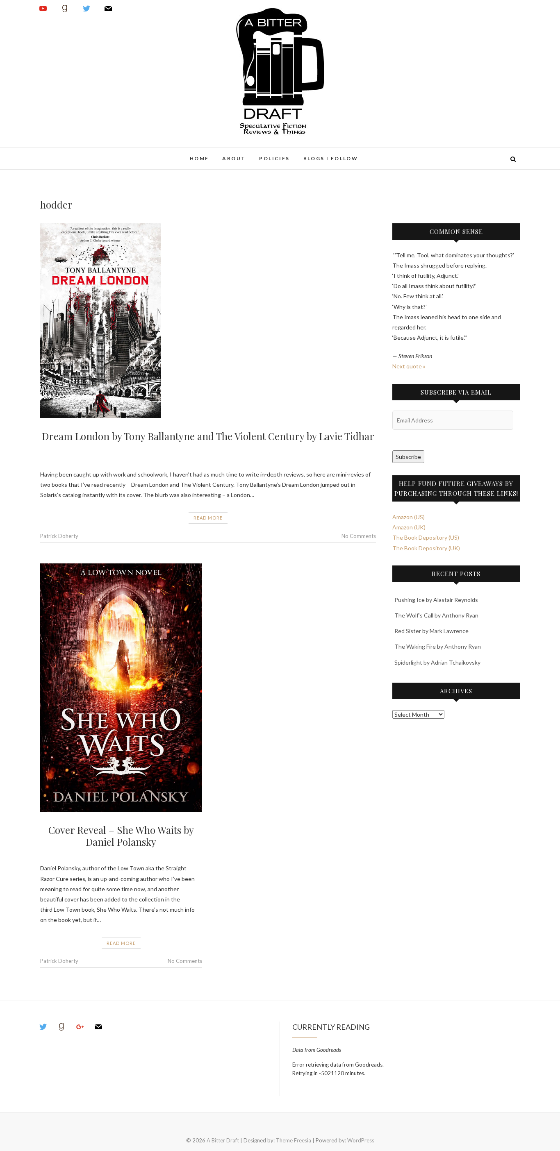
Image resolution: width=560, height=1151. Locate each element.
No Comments (358, 536)
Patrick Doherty (59, 536)
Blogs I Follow (330, 158)
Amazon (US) (408, 516)
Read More (208, 517)
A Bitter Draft (70, 154)
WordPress (360, 1140)
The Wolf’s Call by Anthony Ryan (436, 615)
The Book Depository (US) (425, 537)
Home (199, 158)
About (234, 158)
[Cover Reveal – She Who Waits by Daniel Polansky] (121, 687)
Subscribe (408, 456)
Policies (274, 158)
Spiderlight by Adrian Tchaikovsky (437, 662)
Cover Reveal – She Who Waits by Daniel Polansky (121, 835)
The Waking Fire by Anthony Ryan (437, 646)
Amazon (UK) (409, 527)
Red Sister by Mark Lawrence (431, 630)
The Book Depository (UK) (426, 548)
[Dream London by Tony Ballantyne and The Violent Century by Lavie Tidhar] (208, 320)
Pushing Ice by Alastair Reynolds (436, 599)
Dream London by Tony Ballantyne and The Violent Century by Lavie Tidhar (208, 436)
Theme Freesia (293, 1140)
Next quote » (409, 366)
